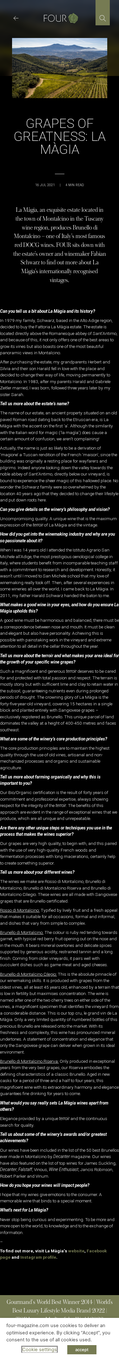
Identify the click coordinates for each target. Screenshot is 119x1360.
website (76, 1250)
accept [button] (82, 1349)
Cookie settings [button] (39, 1349)
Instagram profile (38, 1257)
